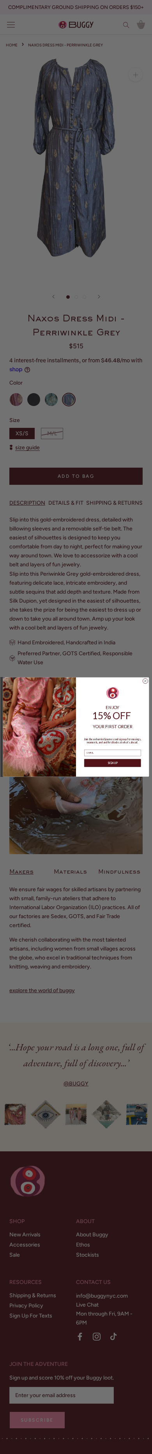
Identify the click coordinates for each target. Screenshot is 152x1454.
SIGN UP (113, 762)
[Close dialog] (145, 681)
